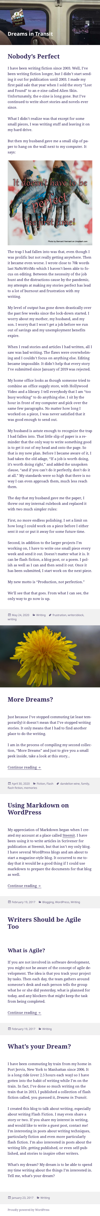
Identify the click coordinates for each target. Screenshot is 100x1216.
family (85, 784)
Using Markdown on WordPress (38, 808)
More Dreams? (30, 699)
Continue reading (24, 767)
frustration (59, 615)
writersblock (75, 615)
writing (12, 619)
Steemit (69, 835)
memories (30, 788)
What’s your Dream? (39, 1046)
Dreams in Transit (30, 33)
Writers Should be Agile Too (44, 923)
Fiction (41, 784)
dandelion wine (70, 784)
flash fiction (15, 788)
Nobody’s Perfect (34, 56)
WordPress (62, 902)
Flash (50, 784)
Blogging (48, 902)
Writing (41, 615)
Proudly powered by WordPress (28, 1210)
